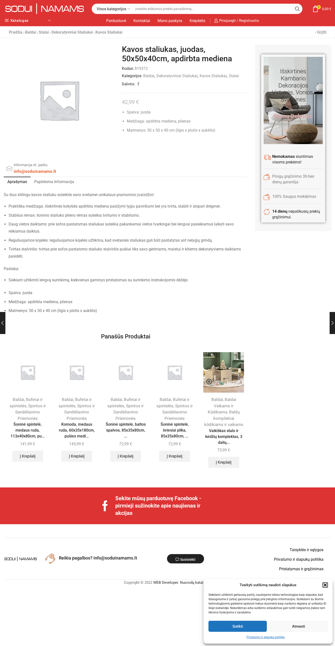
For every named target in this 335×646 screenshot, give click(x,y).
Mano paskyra (169, 20)
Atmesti (298, 626)
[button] (325, 585)
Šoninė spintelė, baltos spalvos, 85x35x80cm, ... (126, 430)
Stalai (44, 32)
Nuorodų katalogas (195, 582)
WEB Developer (165, 582)
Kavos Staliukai (108, 32)
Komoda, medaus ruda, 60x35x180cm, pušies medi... (77, 430)
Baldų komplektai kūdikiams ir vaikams (223, 418)
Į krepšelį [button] (28, 456)
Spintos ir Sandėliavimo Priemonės (30, 412)
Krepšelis (197, 20)
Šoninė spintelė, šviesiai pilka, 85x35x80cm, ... (175, 430)
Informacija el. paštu (30, 165)
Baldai (30, 32)
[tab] (17, 182)
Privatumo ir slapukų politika (265, 637)
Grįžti (321, 32)
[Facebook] (105, 505)
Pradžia (15, 32)
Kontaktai (141, 20)
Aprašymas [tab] (17, 181)
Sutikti (237, 626)
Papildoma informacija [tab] (54, 181)
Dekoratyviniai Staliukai (72, 32)
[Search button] (297, 9)
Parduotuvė (116, 20)
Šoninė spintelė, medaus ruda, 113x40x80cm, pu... (28, 430)
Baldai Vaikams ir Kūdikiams (222, 405)
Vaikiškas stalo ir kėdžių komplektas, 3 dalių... (223, 436)
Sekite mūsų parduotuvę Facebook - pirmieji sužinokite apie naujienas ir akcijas (158, 505)
